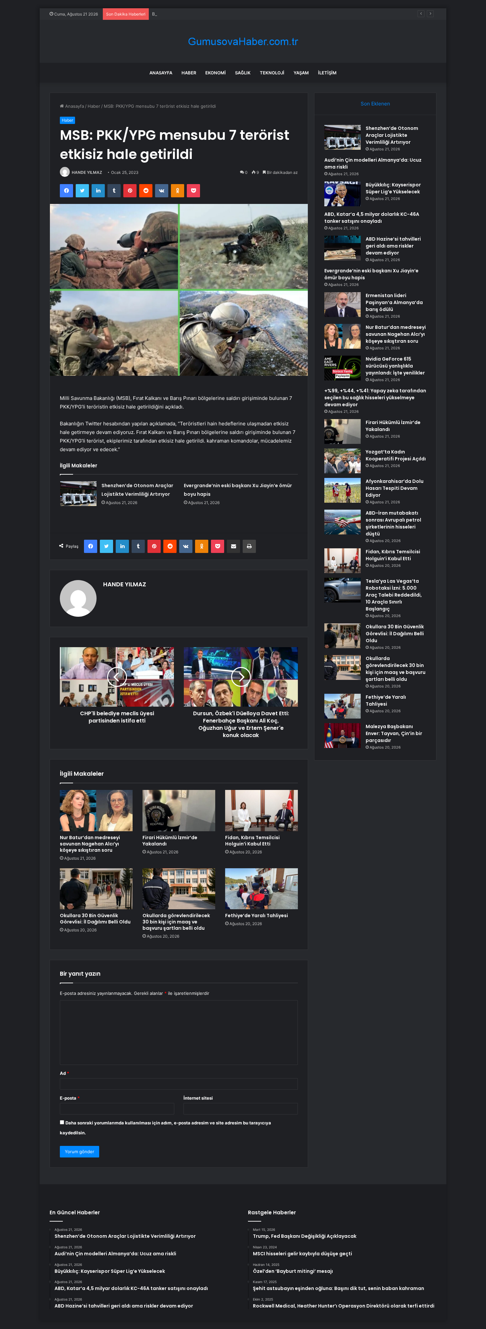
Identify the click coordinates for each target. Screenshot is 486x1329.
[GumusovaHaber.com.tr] (243, 41)
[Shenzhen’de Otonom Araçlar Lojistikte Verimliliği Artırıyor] (78, 493)
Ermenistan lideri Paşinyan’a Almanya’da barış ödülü (394, 302)
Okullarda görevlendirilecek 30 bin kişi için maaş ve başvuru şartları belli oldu (176, 921)
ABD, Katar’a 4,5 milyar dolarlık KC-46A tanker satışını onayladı (371, 217)
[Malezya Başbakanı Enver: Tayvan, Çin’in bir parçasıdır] (342, 735)
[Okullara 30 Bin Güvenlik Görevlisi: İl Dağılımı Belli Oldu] (96, 888)
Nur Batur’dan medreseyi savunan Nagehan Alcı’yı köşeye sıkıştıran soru (90, 843)
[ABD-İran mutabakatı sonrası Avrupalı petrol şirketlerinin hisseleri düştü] (342, 522)
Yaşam (301, 72)
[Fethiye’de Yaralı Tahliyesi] (261, 888)
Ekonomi (215, 72)
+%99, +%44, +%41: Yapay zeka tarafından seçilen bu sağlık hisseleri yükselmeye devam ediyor (375, 397)
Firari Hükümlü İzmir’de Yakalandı (169, 840)
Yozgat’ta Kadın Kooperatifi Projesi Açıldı (396, 455)
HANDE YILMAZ (87, 172)
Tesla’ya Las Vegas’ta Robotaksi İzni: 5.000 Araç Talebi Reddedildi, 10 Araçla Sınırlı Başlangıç (394, 595)
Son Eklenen (375, 103)
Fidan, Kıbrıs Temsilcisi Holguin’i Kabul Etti (252, 840)
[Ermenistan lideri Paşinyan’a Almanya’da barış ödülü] (342, 304)
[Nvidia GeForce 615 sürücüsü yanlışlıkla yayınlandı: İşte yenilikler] (342, 368)
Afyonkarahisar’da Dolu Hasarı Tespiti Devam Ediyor (395, 488)
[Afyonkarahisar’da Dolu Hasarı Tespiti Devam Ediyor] (342, 490)
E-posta (70, 1098)
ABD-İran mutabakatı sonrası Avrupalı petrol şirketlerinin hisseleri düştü (393, 523)
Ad (64, 1073)
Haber (189, 72)
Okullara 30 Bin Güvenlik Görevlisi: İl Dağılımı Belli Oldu (95, 918)
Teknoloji (272, 72)
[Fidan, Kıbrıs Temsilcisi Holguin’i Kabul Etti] (261, 810)
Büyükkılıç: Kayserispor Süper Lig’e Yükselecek (200, 14)
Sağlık (243, 72)
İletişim (327, 72)
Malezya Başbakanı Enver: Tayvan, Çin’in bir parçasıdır (394, 733)
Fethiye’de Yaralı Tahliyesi (256, 915)
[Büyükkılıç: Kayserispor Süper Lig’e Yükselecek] (342, 193)
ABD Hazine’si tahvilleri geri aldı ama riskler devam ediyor (393, 246)
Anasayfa (160, 72)
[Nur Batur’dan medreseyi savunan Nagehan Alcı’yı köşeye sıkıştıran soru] (96, 810)
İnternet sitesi (198, 1098)
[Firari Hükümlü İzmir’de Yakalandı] (178, 810)
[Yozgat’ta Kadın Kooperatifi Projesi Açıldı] (342, 461)
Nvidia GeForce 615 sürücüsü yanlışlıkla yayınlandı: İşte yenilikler (395, 366)
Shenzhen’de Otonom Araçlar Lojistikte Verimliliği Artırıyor (392, 135)
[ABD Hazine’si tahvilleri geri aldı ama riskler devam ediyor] (342, 248)
